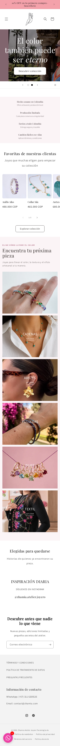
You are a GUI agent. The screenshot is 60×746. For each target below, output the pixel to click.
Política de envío (42, 739)
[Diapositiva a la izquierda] (23, 217)
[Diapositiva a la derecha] (37, 217)
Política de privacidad (45, 734)
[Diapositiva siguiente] (37, 85)
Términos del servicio (23, 739)
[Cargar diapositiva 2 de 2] (32, 85)
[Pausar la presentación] (56, 85)
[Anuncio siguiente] (54, 4)
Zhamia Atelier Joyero (27, 730)
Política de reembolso (24, 734)
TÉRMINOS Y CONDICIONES (20, 662)
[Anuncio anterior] (5, 4)
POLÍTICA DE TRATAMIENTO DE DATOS (25, 669)
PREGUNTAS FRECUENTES (19, 677)
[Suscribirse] (49, 644)
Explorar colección (30, 228)
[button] (6, 19)
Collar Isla (33, 202)
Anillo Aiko (8, 202)
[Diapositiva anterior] (22, 85)
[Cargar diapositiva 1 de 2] (28, 85)
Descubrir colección (30, 70)
